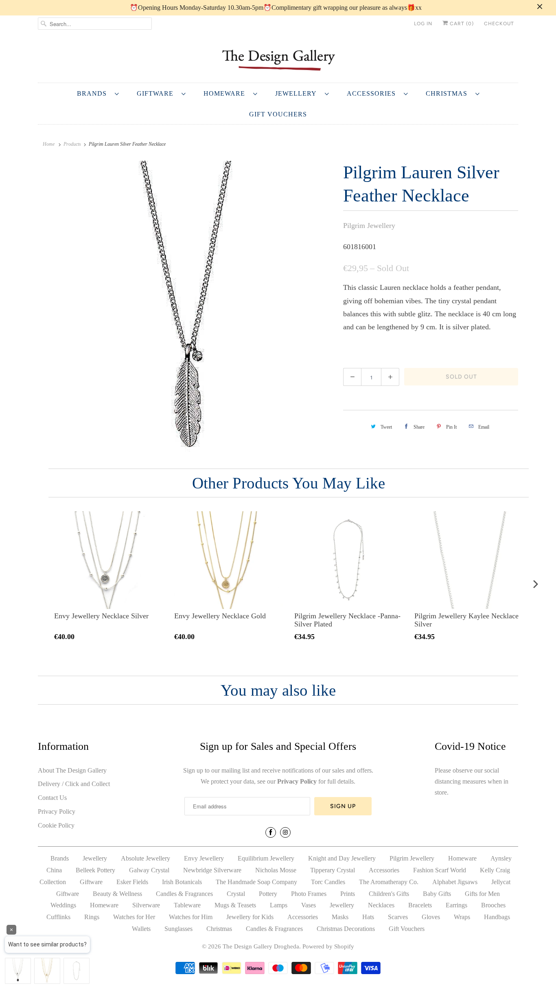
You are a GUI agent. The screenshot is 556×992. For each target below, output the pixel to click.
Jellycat (500, 881)
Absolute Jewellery (145, 858)
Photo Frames (308, 893)
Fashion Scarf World (439, 870)
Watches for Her (134, 916)
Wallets (141, 928)
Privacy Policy (56, 811)
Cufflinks (58, 916)
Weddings (63, 905)
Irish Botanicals (182, 881)
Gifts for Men (482, 893)
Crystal (236, 893)
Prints (347, 893)
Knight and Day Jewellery (342, 858)
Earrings (456, 905)
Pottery (268, 893)
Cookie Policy (56, 825)
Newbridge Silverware (212, 870)
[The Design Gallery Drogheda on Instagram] (285, 832)
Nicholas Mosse (275, 870)
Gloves (431, 916)
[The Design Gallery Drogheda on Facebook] (270, 832)
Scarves (398, 916)
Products (72, 144)
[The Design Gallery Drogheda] (278, 59)
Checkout (499, 23)
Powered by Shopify (328, 946)
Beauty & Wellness (117, 893)
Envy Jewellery (204, 858)
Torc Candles (328, 881)
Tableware (187, 905)
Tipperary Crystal (332, 870)
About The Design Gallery (72, 770)
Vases (308, 905)
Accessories (373, 93)
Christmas (448, 93)
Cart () (461, 23)
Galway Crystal (149, 870)
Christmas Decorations (346, 928)
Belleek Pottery (95, 870)
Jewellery (298, 93)
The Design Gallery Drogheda (261, 946)
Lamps (278, 905)
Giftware (157, 93)
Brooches (493, 905)
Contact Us (52, 797)
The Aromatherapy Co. (388, 881)
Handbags (497, 916)
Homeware (226, 93)
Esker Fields (132, 881)
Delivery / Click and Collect (74, 783)
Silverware (146, 905)
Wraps (462, 916)
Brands (94, 93)
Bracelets (420, 905)
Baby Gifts (437, 893)
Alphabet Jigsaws (454, 881)
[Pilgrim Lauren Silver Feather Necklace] (186, 307)
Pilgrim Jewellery (369, 225)
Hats (368, 916)
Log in (423, 23)
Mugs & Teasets (235, 905)
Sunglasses (178, 928)
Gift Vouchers (278, 114)
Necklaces (381, 905)
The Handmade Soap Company (256, 881)
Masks (340, 916)
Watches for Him (190, 916)
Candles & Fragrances (184, 893)
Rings (91, 916)
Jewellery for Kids (250, 916)
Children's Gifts (389, 893)
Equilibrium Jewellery (266, 858)
